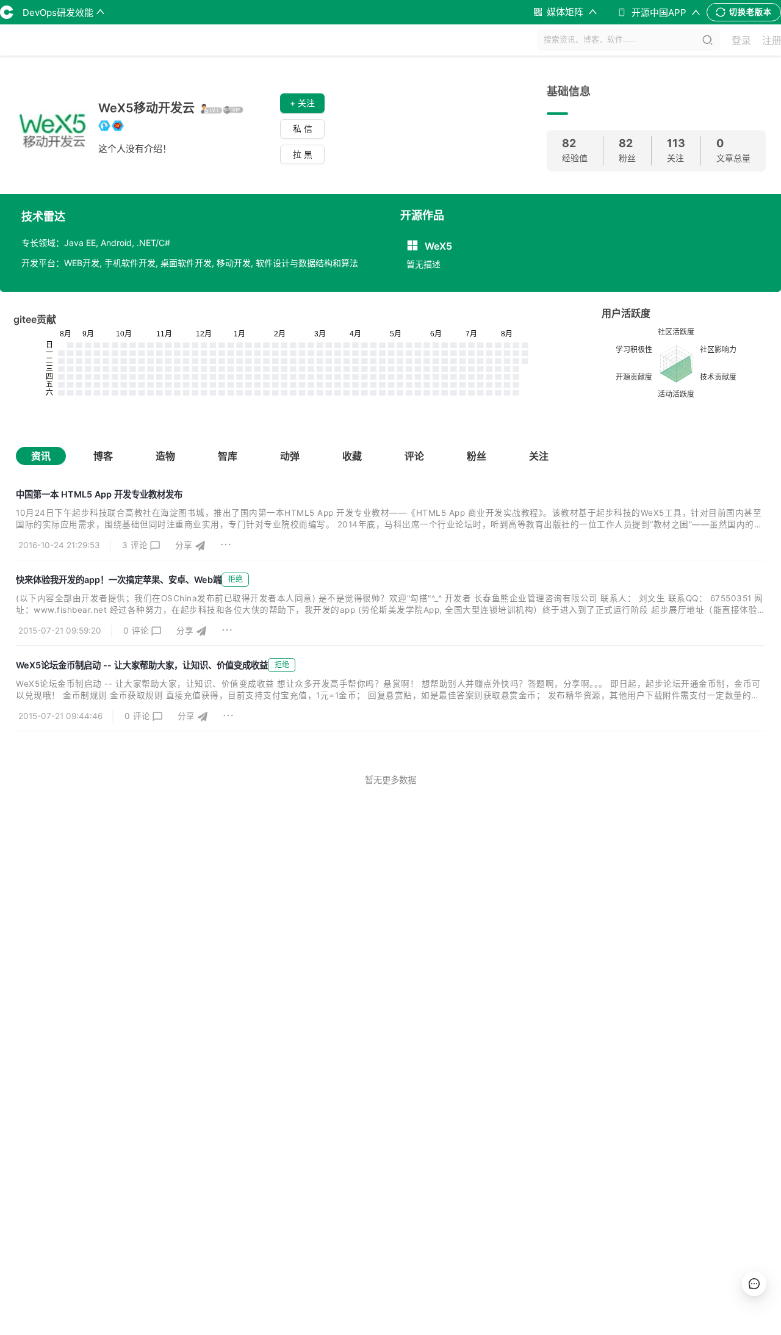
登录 (741, 40)
